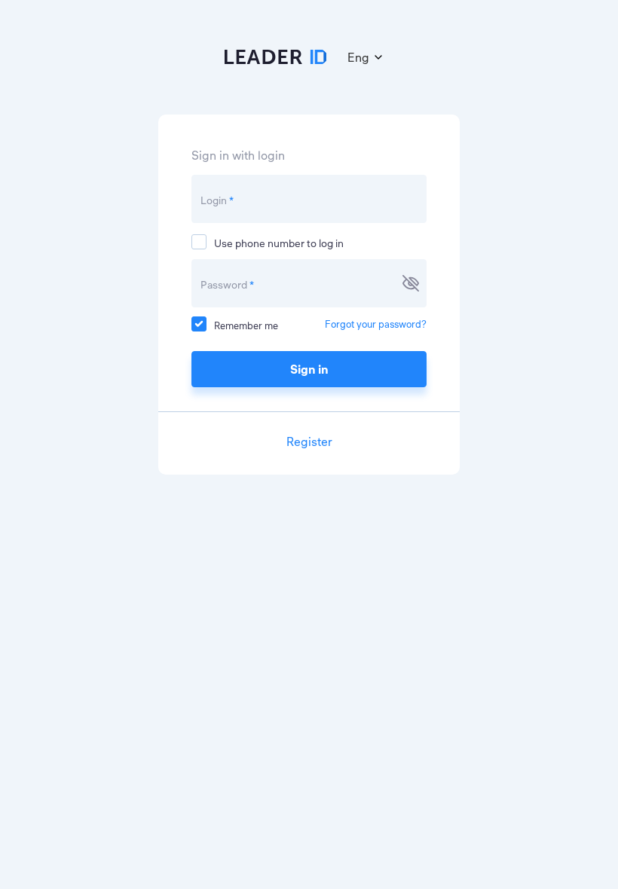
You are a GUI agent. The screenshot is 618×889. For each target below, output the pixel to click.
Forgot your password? (376, 324)
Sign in (309, 369)
